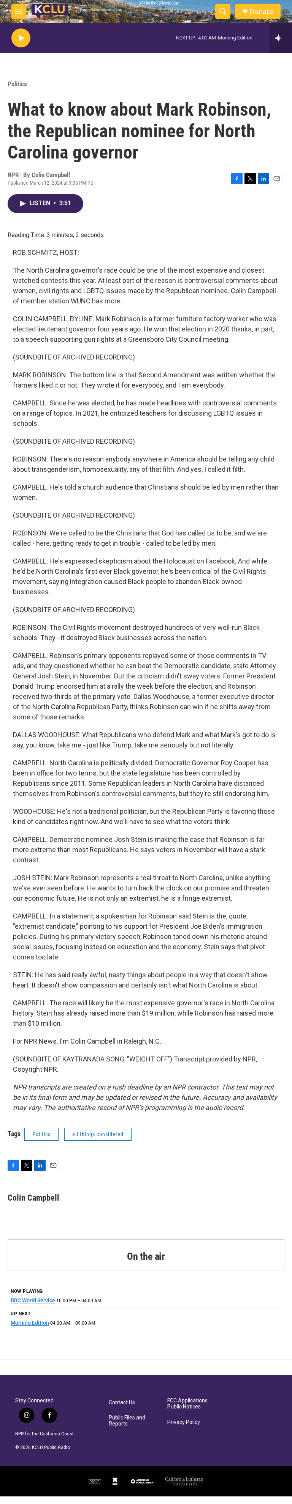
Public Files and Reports (127, 1421)
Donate (261, 12)
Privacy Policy (183, 1422)
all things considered (98, 1134)
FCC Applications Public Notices (187, 1404)
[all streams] (281, 38)
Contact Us (122, 1402)
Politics (17, 84)
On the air (146, 1256)
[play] (21, 38)
